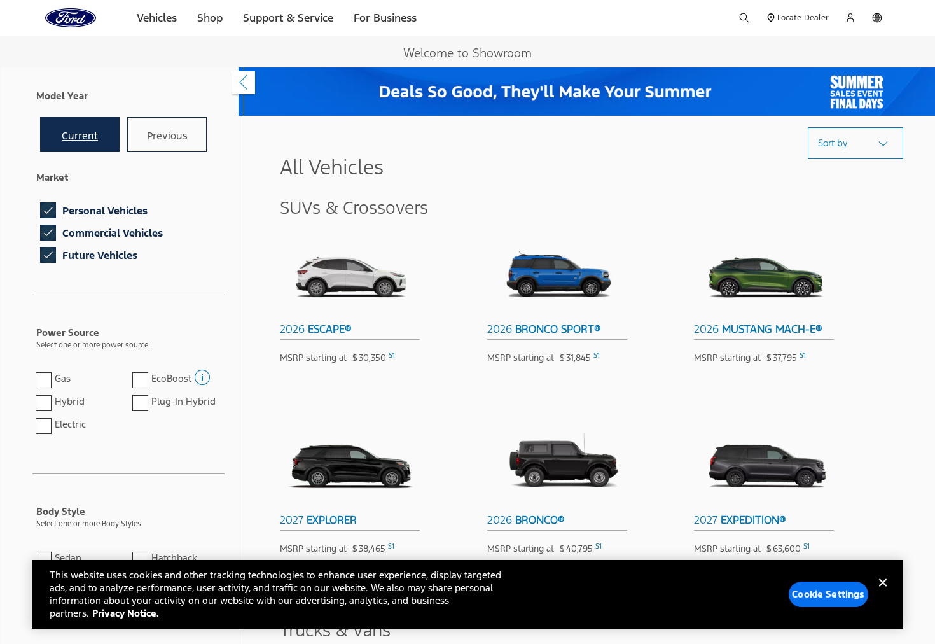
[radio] (80, 134)
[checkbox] (48, 210)
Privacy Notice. (125, 613)
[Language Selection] (877, 18)
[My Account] (850, 18)
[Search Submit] (744, 17)
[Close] (883, 593)
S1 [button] (392, 355)
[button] (201, 373)
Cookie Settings (828, 594)
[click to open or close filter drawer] (243, 82)
